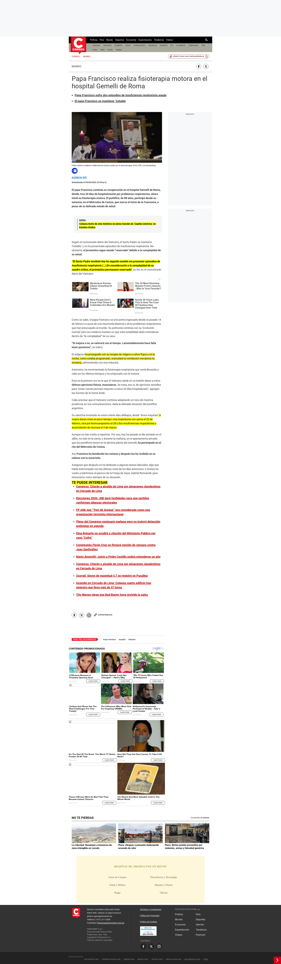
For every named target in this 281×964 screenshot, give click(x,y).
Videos (169, 40)
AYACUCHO (107, 45)
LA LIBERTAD (180, 45)
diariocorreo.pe (173, 959)
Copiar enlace (105, 615)
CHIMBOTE (118, 45)
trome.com (157, 959)
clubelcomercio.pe (111, 959)
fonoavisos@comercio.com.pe (110, 923)
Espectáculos (145, 40)
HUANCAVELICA (139, 45)
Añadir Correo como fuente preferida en (188, 56)
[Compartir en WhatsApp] (88, 615)
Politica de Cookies (148, 922)
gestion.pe (129, 959)
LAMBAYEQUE (193, 45)
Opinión (200, 924)
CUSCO (128, 45)
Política (93, 40)
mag (205, 959)
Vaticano (132, 640)
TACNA (110, 50)
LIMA (203, 45)
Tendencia (159, 40)
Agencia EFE (79, 177)
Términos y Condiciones (150, 909)
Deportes (119, 40)
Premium (200, 934)
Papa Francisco (109, 640)
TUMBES (119, 50)
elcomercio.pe (91, 959)
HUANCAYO (153, 45)
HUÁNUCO (163, 45)
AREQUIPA (96, 45)
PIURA (95, 50)
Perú (102, 40)
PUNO (102, 50)
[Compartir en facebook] (198, 66)
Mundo (109, 40)
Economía (131, 40)
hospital (122, 640)
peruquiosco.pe (192, 959)
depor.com (143, 959)
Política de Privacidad (149, 915)
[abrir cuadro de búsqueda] (206, 40)
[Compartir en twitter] (206, 66)
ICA (172, 45)
